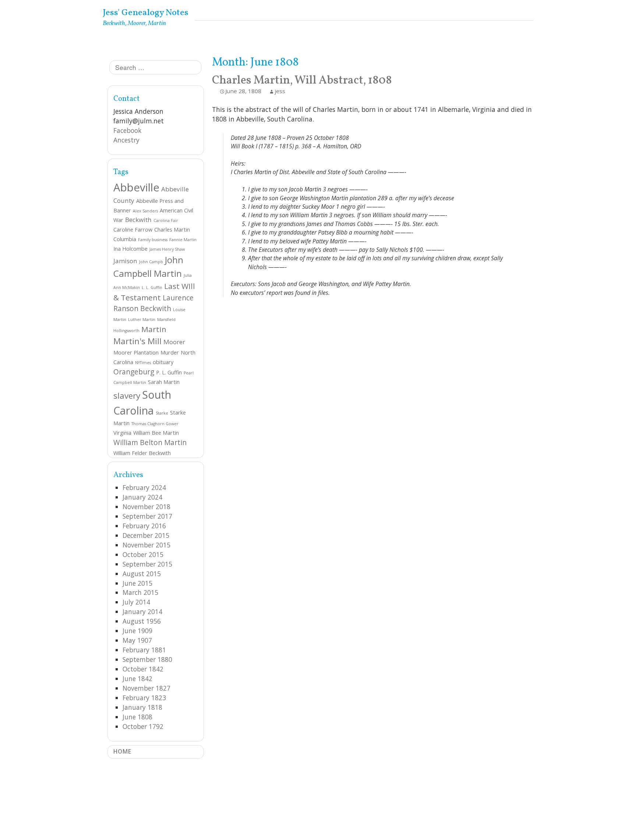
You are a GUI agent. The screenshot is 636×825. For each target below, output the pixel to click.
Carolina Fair (165, 220)
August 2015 (142, 573)
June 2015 (137, 583)
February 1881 (144, 649)
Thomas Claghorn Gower (155, 423)
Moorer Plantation (136, 352)
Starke (162, 413)
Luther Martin (141, 319)
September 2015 (147, 564)
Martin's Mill (137, 341)
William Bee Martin (156, 432)
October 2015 (143, 554)
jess (280, 91)
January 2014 (142, 611)
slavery (126, 395)
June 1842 (137, 678)
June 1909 (137, 630)
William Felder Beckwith (142, 452)
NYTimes (143, 362)
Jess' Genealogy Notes (145, 13)
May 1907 (137, 640)
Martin (153, 329)
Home (122, 751)
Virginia (122, 432)
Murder (169, 352)
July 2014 (136, 601)
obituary (163, 362)
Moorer (174, 342)
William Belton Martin (150, 442)
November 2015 (146, 544)
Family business (152, 239)
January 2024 (142, 497)
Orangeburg (133, 372)
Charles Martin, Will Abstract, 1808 (302, 81)
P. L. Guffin (169, 372)
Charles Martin (172, 229)
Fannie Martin (183, 239)
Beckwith (138, 219)
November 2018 (146, 506)
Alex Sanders (145, 211)
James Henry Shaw (167, 249)
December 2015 (146, 535)
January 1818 (142, 707)
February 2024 (144, 487)
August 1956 (142, 621)
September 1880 (147, 659)
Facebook (127, 130)
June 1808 (137, 716)
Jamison (125, 261)
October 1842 (143, 668)
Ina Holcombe (130, 248)
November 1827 (146, 688)
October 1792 (143, 726)
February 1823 (144, 697)
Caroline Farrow (132, 229)
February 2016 (144, 525)
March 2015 (140, 592)
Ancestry (126, 139)
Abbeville (136, 187)
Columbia (124, 239)
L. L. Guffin (152, 287)
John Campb (151, 261)
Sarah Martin (164, 381)
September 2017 (147, 516)
